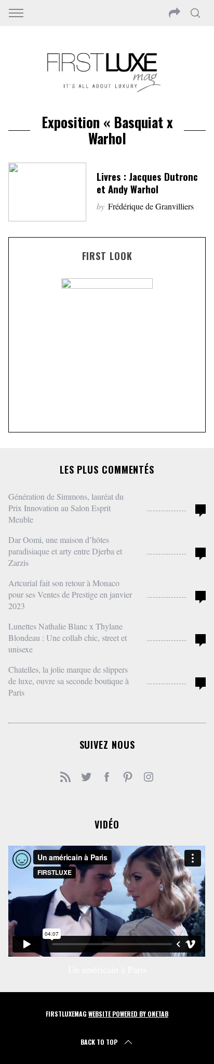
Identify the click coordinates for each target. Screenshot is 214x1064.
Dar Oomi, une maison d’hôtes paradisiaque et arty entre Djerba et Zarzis (65, 551)
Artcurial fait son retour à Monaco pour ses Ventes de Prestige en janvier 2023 (70, 594)
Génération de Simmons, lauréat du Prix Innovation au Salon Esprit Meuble (66, 508)
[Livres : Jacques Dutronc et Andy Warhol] (47, 192)
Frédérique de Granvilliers (151, 206)
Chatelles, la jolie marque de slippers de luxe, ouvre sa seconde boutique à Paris (68, 681)
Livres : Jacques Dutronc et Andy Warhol (147, 182)
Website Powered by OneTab (128, 1013)
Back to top (99, 1041)
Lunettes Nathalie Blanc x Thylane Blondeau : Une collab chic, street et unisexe (67, 637)
